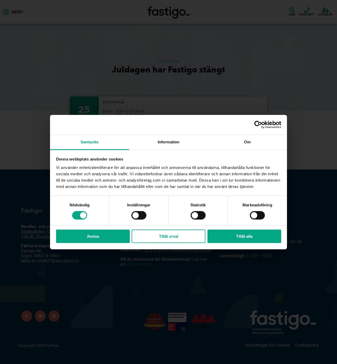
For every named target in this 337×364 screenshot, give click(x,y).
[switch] (138, 215)
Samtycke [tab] (90, 141)
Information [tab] (168, 141)
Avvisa (93, 236)
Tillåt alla (244, 236)
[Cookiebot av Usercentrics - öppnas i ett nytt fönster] (258, 125)
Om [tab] (247, 141)
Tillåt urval (168, 236)
